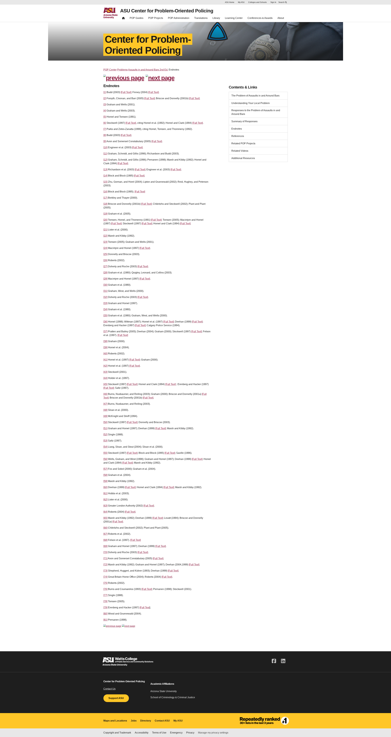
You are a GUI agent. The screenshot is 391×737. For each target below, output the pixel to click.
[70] (105, 552)
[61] (105, 493)
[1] (104, 92)
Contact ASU (162, 720)
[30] (105, 285)
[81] (105, 619)
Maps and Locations (115, 720)
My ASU (241, 2)
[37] (105, 331)
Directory (145, 720)
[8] (104, 135)
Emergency (176, 732)
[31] (105, 291)
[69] (105, 546)
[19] (105, 213)
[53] (105, 440)
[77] (105, 595)
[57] (105, 469)
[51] (105, 428)
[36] (105, 321)
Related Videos (239, 151)
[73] (105, 570)
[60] (105, 487)
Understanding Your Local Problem (250, 103)
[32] (105, 297)
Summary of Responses (244, 121)
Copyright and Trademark (117, 732)
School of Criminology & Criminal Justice (172, 697)
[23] (105, 242)
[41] (105, 359)
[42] (105, 366)
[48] (105, 410)
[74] (105, 577)
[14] (105, 175)
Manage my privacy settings (213, 732)
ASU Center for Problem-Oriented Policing (166, 10)
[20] (105, 220)
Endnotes (236, 128)
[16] (105, 191)
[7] (104, 129)
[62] (105, 499)
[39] (105, 347)
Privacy (190, 732)
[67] (105, 534)
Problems (122, 69)
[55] (105, 453)
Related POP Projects (243, 143)
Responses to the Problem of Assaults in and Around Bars (255, 112)
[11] (105, 153)
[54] (105, 446)
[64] (105, 512)
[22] (105, 235)
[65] (105, 518)
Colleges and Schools (257, 2)
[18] (105, 204)
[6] (104, 123)
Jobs (134, 720)
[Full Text (144, 607)
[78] (105, 601)
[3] (104, 104)
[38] (105, 341)
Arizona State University (163, 691)
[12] (105, 159)
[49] (105, 416)
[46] (105, 394)
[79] (105, 607)
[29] (105, 278)
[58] (105, 475)
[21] (105, 229)
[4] (104, 110)
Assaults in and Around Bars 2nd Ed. (148, 69)
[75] (105, 583)
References (237, 136)
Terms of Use (159, 732)
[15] (105, 181)
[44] (105, 378)
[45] (105, 384)
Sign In (273, 2)
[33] (105, 303)
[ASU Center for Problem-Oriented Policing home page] (123, 19)
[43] (105, 372)
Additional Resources (243, 158)
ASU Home (229, 2)
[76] (105, 589)
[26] (105, 260)
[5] (104, 116)
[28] (105, 272)
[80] (105, 613)
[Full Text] (126, 92)
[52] (105, 434)
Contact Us (109, 688)
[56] (105, 459)
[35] (105, 315)
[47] (105, 404)
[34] (105, 309)
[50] (105, 422)
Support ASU (116, 698)
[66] (105, 527)
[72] (105, 564)
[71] (105, 558)
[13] (105, 169)
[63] (105, 505)
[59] (105, 481)
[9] (104, 141)
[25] (105, 254)
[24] (105, 248)
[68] (105, 540)
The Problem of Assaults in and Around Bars (255, 95)
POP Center (110, 69)
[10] (105, 147)
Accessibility (141, 732)
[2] (104, 98)
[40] (105, 353)
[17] (105, 197)
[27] (105, 266)
